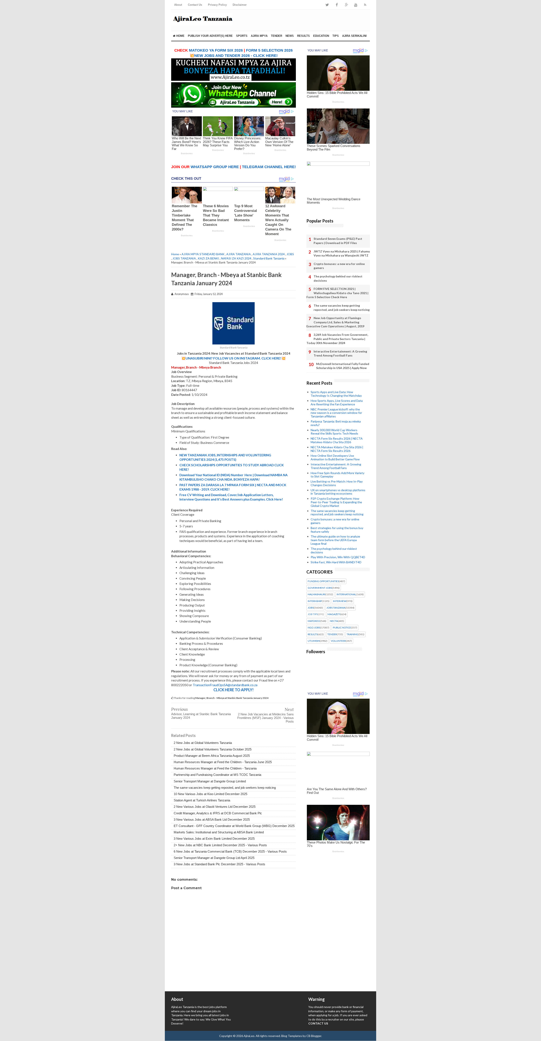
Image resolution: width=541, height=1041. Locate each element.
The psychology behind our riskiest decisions (338, 278)
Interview (339, 601)
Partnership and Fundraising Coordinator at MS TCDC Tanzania (217, 774)
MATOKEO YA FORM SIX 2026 (216, 50)
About (178, 4)
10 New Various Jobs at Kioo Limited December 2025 (210, 794)
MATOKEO (314, 621)
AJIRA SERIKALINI (354, 35)
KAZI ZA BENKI (208, 258)
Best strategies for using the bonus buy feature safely (337, 529)
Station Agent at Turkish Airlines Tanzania (202, 800)
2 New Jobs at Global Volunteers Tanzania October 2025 (212, 749)
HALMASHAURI (316, 594)
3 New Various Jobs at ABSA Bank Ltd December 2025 (212, 819)
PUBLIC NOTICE (342, 627)
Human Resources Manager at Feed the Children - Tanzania (215, 768)
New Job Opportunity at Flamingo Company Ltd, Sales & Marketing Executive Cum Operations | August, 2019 (335, 322)
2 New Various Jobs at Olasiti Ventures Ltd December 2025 (214, 806)
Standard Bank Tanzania (268, 258)
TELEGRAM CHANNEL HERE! (269, 167)
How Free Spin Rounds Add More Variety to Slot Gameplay (337, 474)
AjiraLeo (249, 1036)
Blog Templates (291, 1036)
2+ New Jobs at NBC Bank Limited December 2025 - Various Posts (220, 845)
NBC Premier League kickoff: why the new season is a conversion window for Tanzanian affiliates (336, 412)
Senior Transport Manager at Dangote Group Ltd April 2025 (214, 858)
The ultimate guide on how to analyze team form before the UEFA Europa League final (335, 540)
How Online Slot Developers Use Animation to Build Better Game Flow (335, 457)
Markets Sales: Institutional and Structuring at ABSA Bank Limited (219, 832)
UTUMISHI (314, 640)
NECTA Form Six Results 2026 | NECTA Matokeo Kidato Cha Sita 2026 (337, 440)
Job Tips (313, 614)
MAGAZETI (334, 614)
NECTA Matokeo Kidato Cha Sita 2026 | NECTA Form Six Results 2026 (337, 449)
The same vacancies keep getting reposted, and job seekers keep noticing (225, 787)
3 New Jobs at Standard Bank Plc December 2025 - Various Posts (219, 864)
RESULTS (303, 35)
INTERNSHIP (315, 601)
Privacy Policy (217, 4)
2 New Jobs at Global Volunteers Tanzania (203, 743)
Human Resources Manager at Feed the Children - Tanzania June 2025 (223, 762)
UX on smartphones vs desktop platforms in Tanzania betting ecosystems (338, 491)
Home (179, 35)
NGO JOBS (314, 627)
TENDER (276, 35)
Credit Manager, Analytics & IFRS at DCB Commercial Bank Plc (218, 813)
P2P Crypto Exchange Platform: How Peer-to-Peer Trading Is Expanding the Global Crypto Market (336, 502)
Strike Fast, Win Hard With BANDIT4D (336, 562)
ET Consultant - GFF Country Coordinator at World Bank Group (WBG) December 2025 (234, 826)
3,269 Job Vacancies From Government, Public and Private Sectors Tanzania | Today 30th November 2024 (337, 339)
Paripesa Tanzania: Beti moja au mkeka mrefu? (336, 423)
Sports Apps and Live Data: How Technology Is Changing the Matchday (336, 393)
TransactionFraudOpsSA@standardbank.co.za (225, 685)
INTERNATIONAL (346, 594)
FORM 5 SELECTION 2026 (269, 50)
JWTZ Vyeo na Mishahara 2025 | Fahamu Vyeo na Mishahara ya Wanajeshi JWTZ (342, 253)
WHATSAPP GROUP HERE (215, 167)
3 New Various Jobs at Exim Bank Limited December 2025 (214, 838)
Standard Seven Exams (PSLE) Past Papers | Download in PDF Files (338, 241)
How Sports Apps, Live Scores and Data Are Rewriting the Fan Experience (337, 402)
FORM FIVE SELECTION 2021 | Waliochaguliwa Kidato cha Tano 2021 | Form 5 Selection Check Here (337, 293)
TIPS (335, 35)
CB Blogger (313, 1036)
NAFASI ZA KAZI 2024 (236, 258)
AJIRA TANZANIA (238, 254)
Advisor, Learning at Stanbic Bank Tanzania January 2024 (201, 715)
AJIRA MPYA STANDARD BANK (203, 254)
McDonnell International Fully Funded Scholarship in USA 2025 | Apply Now (342, 366)
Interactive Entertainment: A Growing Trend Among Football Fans (340, 353)
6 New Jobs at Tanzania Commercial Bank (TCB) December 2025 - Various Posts (230, 851)
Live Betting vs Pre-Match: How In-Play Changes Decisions (337, 483)
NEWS (290, 35)
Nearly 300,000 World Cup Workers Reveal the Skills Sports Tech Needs (334, 431)
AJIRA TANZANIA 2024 (269, 254)
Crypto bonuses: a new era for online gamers (339, 266)
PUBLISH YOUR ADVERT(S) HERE (210, 35)
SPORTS (241, 35)
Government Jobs (320, 587)
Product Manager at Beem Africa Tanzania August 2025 (212, 755)
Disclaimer (240, 4)
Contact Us (195, 4)
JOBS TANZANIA (184, 258)
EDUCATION (321, 35)
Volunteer (338, 640)
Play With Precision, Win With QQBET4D (338, 557)
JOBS (290, 254)
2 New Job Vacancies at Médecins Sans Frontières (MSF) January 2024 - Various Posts (265, 717)
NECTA (334, 621)
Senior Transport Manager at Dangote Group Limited (210, 781)
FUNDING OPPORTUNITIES (323, 581)
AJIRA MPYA (259, 35)
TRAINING (352, 634)
